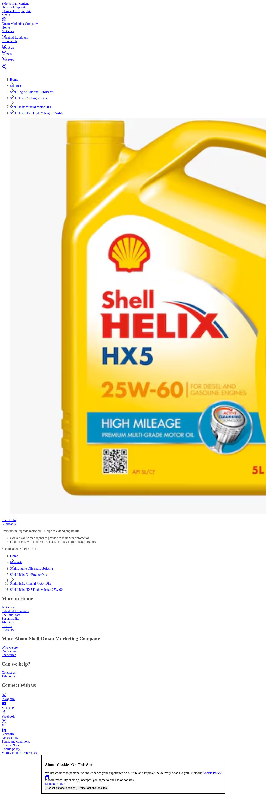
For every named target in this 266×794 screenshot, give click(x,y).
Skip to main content (15, 3)
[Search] (133, 66)
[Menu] (133, 71)
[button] (133, 32)
